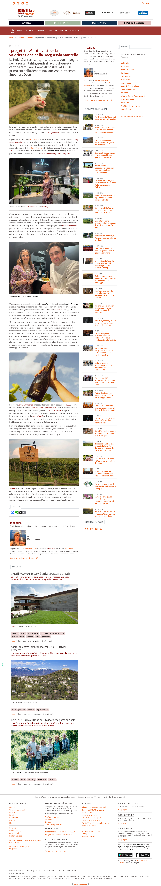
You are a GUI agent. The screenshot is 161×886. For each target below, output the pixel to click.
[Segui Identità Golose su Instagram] (18, 3)
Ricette (29, 31)
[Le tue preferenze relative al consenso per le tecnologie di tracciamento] (2, 664)
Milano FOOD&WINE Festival (94, 807)
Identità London (88, 812)
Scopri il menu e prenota (55, 851)
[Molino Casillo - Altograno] (72, 13)
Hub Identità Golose (62, 23)
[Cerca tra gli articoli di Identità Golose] (143, 3)
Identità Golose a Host (91, 820)
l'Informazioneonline (29, 549)
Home (12, 38)
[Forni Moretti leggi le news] (90, 13)
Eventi (63, 31)
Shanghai (86, 833)
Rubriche (40, 31)
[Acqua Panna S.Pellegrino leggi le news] (54, 13)
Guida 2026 (122, 810)
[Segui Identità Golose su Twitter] (22, 3)
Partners (13, 820)
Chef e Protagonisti (17, 810)
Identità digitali (99, 23)
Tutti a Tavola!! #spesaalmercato (95, 823)
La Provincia (68, 549)
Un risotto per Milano (91, 831)
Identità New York (89, 815)
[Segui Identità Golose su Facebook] (13, 3)
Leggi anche (16, 567)
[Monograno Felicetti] (125, 13)
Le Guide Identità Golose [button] (134, 23)
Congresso (26, 23)
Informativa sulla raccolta (80, 884)
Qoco (84, 828)
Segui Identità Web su (94, 522)
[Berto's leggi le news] (107, 13)
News (11, 823)
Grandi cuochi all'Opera (91, 818)
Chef (19, 31)
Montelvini (34, 139)
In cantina (30, 38)
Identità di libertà (89, 826)
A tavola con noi (88, 836)
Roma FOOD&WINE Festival (93, 810)
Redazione (13, 818)
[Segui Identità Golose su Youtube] (27, 3)
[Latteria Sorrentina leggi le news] (143, 13)
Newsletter (75, 31)
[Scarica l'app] (125, 855)
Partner (52, 31)
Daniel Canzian (37, 148)
